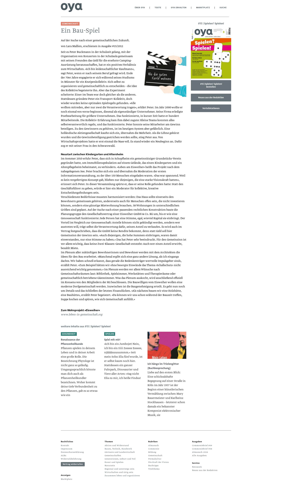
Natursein (110, 465)
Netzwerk (197, 467)
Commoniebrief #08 (202, 448)
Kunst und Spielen (114, 462)
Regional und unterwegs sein (119, 469)
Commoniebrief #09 (202, 445)
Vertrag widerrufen (73, 464)
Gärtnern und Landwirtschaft (120, 452)
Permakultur (154, 458)
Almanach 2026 (200, 452)
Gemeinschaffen (113, 455)
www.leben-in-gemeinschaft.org (81, 314)
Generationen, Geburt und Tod (120, 458)
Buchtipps (153, 465)
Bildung (152, 452)
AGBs (63, 455)
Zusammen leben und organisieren (122, 475)
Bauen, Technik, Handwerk (118, 448)
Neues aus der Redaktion (211, 97)
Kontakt (65, 445)
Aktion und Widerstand (117, 445)
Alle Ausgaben (199, 455)
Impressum (66, 448)
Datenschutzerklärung (72, 452)
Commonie (153, 448)
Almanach (153, 445)
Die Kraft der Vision (158, 462)
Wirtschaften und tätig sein (119, 472)
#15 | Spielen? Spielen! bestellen (211, 85)
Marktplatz (203, 7)
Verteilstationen (211, 108)
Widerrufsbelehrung (71, 458)
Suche (223, 7)
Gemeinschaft (155, 455)
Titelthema (154, 469)
